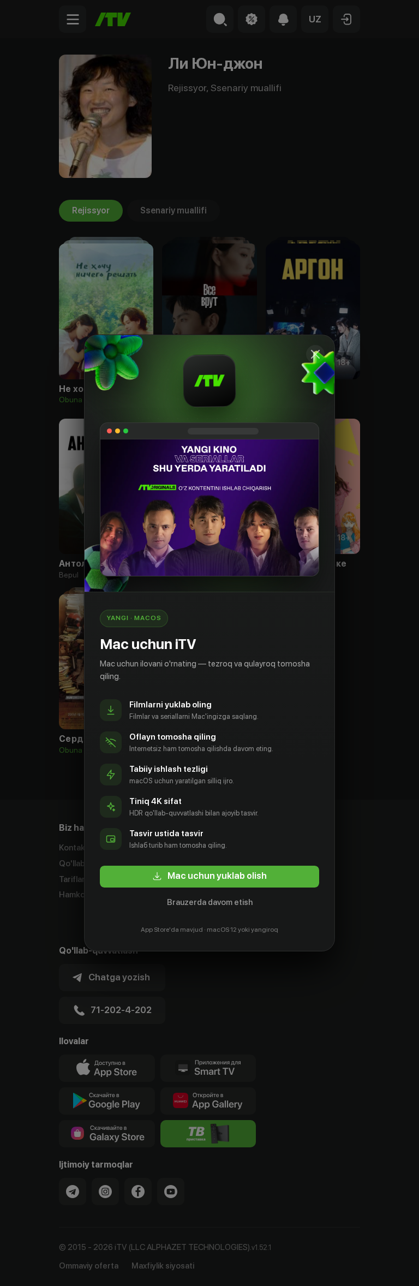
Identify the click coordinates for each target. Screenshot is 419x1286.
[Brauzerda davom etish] (315, 354)
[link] (209, 877)
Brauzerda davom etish (210, 902)
